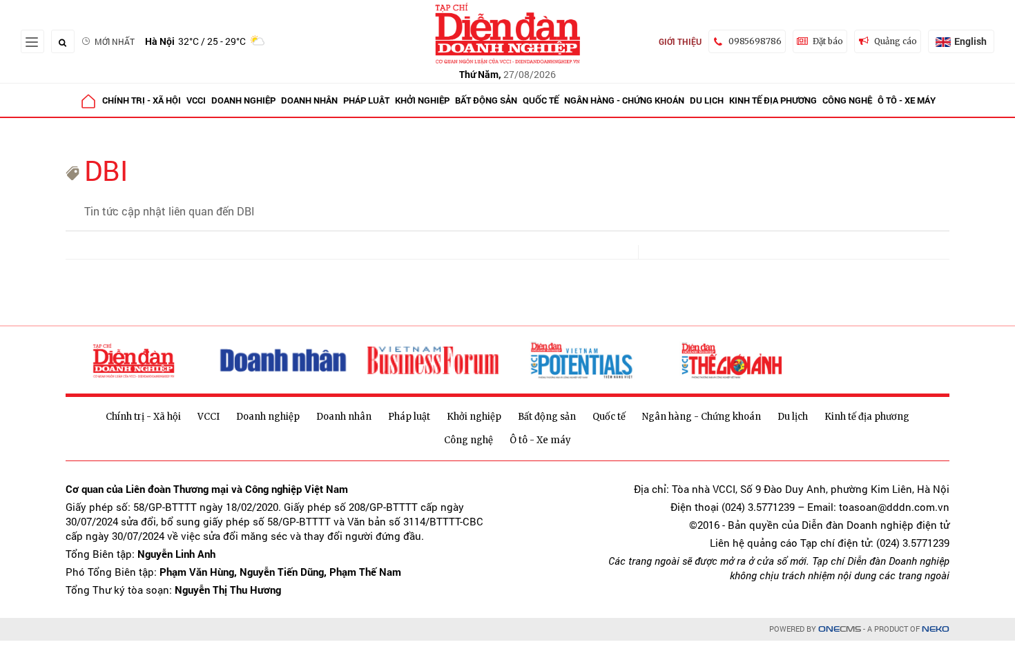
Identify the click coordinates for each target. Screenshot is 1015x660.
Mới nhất (115, 41)
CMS (839, 629)
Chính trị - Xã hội (141, 100)
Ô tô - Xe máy (907, 100)
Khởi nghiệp (422, 100)
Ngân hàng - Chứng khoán (624, 100)
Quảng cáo (895, 41)
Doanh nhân (309, 100)
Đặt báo (828, 41)
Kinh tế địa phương (773, 100)
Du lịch (707, 100)
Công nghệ (847, 100)
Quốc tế (541, 100)
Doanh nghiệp (243, 100)
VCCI (196, 100)
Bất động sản (486, 100)
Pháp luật (366, 100)
